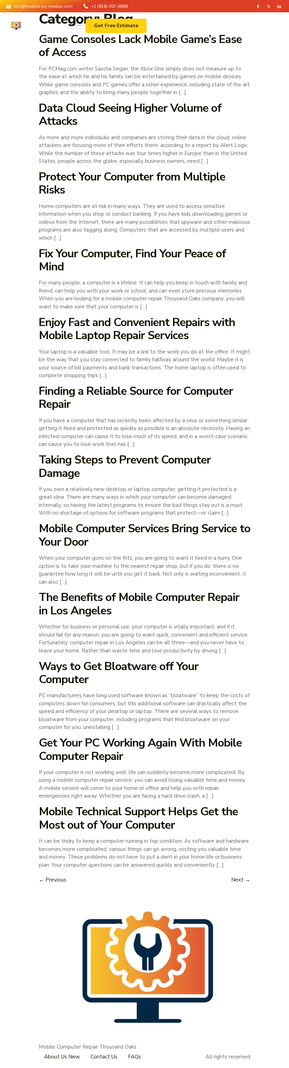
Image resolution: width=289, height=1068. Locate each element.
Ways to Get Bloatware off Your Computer (118, 672)
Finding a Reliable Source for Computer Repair (136, 397)
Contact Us (104, 1056)
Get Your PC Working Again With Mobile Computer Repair (140, 749)
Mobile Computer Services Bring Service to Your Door (144, 535)
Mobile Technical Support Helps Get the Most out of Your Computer (138, 818)
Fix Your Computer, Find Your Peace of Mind (132, 260)
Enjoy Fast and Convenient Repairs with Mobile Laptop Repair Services (137, 328)
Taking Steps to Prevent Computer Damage (125, 466)
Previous (52, 879)
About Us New (62, 1056)
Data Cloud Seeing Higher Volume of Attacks (130, 114)
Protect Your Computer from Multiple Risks (132, 183)
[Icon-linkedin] (279, 6)
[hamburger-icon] (78, 24)
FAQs (134, 1056)
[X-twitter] (268, 6)
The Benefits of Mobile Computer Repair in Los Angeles (139, 603)
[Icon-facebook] (258, 6)
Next (240, 879)
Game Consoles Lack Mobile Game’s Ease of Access (140, 45)
